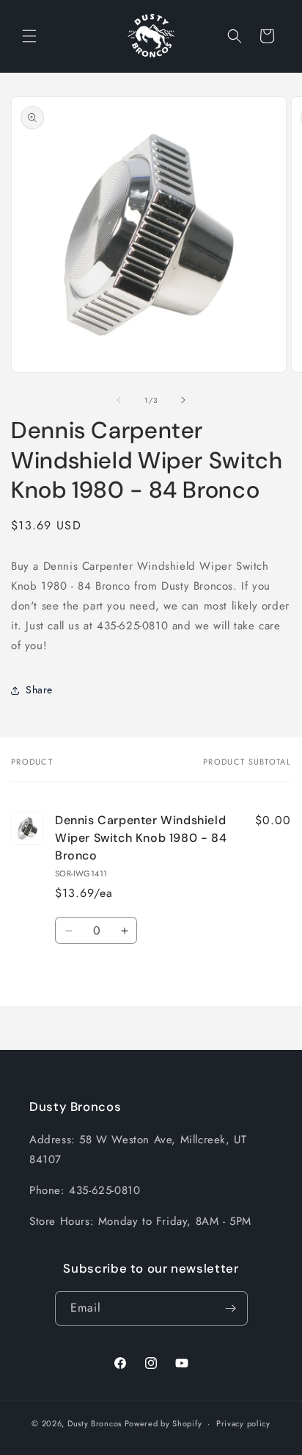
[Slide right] (183, 400)
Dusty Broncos (94, 1423)
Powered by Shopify (163, 1423)
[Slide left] (119, 400)
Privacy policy (243, 1423)
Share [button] (39, 689)
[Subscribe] (231, 1308)
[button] (29, 36)
